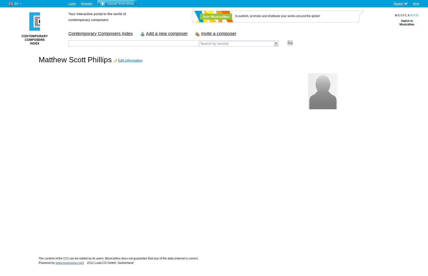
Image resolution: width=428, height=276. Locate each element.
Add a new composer (167, 33)
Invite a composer (218, 33)
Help (416, 3)
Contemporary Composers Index (100, 33)
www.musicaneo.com (69, 263)
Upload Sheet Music (120, 3)
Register (86, 3)
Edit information (130, 60)
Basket (398, 3)
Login (72, 3)
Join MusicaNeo (216, 17)
